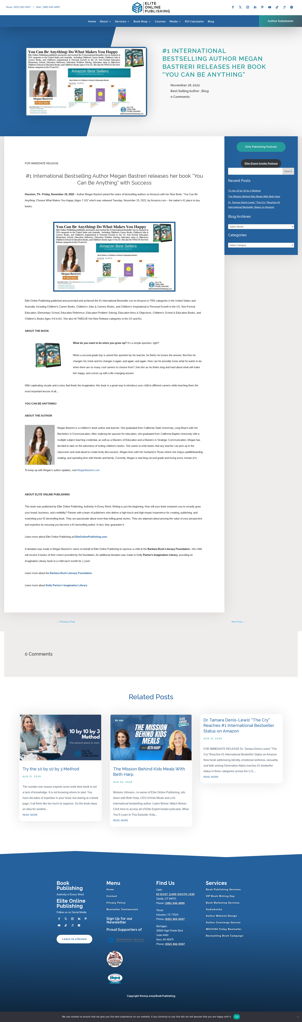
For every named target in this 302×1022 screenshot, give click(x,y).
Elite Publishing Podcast (261, 146)
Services (120, 21)
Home (92, 21)
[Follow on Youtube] (269, 7)
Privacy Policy (116, 902)
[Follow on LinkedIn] (255, 7)
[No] (297, 1017)
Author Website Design (221, 915)
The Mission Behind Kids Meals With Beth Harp (254, 196)
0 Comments (180, 97)
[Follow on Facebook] (233, 7)
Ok (236, 1016)
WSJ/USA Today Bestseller (224, 929)
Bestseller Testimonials (122, 909)
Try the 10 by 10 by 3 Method (244, 190)
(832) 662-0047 (175, 919)
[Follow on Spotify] (291, 7)
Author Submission (280, 21)
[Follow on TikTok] (277, 7)
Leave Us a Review (74, 939)
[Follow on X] (240, 7)
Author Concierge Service (223, 922)
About (104, 21)
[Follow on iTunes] (284, 7)
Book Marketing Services (223, 902)
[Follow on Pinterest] (262, 7)
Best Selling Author (185, 91)
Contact (111, 896)
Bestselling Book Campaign (224, 935)
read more (30, 814)
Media (174, 21)
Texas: (10, 7)
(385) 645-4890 (175, 903)
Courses (160, 21)
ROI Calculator (194, 21)
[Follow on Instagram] (247, 7)
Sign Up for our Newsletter (119, 920)
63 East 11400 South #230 (175, 894)
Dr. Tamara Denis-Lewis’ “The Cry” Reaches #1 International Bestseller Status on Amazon (238, 725)
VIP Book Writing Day (220, 896)
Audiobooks (214, 909)
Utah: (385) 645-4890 (48, 7)
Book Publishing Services (223, 889)
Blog (211, 21)
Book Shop (141, 21)
